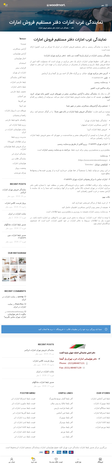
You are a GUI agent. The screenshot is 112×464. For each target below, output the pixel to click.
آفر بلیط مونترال (66, 422)
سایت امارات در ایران (17, 213)
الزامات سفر (21, 68)
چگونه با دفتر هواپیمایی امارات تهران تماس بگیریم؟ (15, 315)
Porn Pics (19, 304)
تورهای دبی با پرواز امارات (15, 110)
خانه (72, 28)
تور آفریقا (22, 101)
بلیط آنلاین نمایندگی (18, 77)
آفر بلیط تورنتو (67, 432)
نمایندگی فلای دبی (18, 158)
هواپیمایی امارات (19, 163)
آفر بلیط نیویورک (66, 417)
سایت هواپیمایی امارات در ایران (15, 130)
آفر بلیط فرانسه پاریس (63, 408)
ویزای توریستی (20, 172)
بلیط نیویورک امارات (102, 403)
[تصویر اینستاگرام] (22, 261)
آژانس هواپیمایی (19, 53)
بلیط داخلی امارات (18, 87)
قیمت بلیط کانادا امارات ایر (24, 427)
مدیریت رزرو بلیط (18, 137)
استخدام (22, 63)
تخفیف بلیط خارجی (18, 91)
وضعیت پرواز (20, 168)
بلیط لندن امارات (103, 417)
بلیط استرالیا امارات (102, 413)
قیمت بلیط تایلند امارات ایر (24, 432)
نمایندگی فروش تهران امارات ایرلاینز (39, 350)
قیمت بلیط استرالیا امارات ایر (23, 398)
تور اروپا (22, 105)
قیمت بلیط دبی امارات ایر (24, 436)
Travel (23, 44)
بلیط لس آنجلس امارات (100, 398)
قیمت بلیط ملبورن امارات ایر (23, 403)
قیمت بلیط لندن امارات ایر (24, 422)
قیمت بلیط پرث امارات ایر (24, 417)
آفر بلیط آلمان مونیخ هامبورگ (61, 398)
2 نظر (10, 217)
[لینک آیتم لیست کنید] (84, 363)
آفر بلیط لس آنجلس (64, 413)
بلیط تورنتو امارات (102, 427)
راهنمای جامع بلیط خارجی (15, 120)
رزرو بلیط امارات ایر (17, 125)
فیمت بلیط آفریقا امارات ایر (24, 413)
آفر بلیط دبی (67, 436)
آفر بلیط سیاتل (67, 427)
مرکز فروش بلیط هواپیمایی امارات (15, 147)
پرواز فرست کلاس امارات (15, 203)
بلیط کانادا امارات (103, 422)
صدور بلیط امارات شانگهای (15, 224)
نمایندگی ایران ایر (19, 154)
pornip (20, 296)
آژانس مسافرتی (19, 49)
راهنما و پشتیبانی (19, 115)
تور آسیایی (21, 96)
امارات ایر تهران (19, 72)
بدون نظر (10, 196)
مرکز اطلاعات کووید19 (17, 141)
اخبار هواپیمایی (20, 58)
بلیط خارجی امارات (18, 82)
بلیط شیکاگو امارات (102, 408)
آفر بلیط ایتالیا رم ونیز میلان (62, 403)
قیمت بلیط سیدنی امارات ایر (23, 408)
